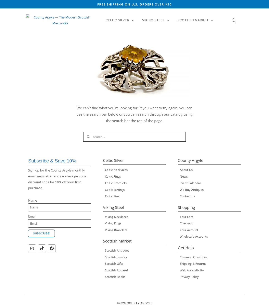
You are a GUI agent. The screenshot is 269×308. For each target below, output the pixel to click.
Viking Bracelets (116, 230)
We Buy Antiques (192, 190)
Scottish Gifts (114, 264)
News (184, 176)
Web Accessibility (192, 270)
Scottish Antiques (117, 250)
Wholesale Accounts (194, 236)
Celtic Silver (117, 20)
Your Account (189, 230)
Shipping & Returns (193, 264)
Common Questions (193, 257)
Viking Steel (153, 20)
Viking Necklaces (116, 217)
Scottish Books (115, 277)
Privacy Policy (189, 277)
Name (32, 200)
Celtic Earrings (115, 190)
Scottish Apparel (116, 270)
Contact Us (187, 196)
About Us (186, 170)
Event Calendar (190, 183)
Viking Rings (113, 223)
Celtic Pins (112, 196)
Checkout (186, 223)
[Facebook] (52, 248)
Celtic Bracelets (116, 183)
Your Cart (186, 217)
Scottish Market (193, 20)
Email (32, 216)
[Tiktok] (42, 248)
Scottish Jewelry (116, 257)
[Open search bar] (234, 20)
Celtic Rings (113, 176)
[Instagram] (32, 248)
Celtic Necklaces (116, 170)
